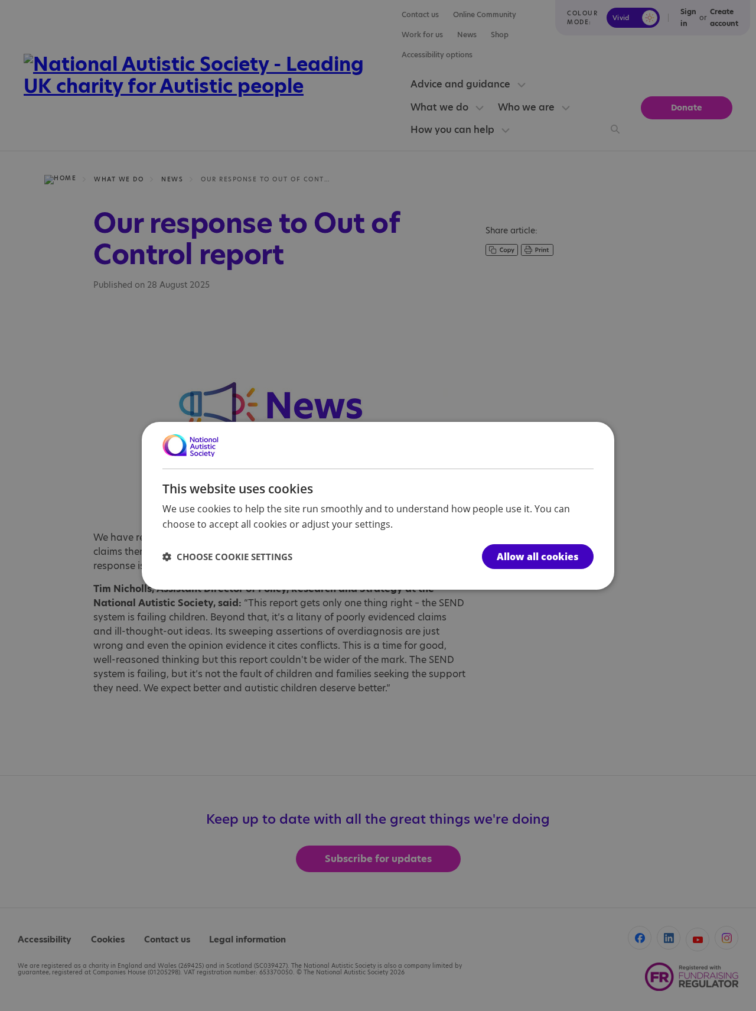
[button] (227, 556)
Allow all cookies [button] (538, 556)
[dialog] (378, 505)
